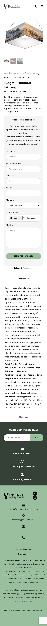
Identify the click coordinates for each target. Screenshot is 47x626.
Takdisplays (32, 73)
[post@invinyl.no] (23, 526)
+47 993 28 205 (23, 542)
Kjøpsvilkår (28, 549)
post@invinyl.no (23, 530)
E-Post (9, 176)
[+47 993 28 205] (23, 537)
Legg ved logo (12, 212)
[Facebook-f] (35, 494)
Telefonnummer (14, 163)
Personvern (19, 549)
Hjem (6, 73)
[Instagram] (35, 498)
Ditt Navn (10, 151)
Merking (10, 200)
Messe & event (17, 73)
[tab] (23, 278)
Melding (10, 225)
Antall (9, 188)
